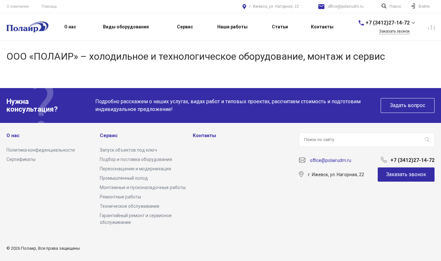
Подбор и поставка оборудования (136, 159)
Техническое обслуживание (129, 206)
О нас (13, 135)
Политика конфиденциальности (40, 150)
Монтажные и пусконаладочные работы (143, 187)
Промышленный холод (124, 178)
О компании (17, 6)
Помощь (49, 6)
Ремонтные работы (120, 196)
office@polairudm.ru (346, 6)
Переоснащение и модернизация (135, 168)
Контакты (204, 135)
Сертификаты (21, 159)
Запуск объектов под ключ (128, 150)
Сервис (109, 135)
